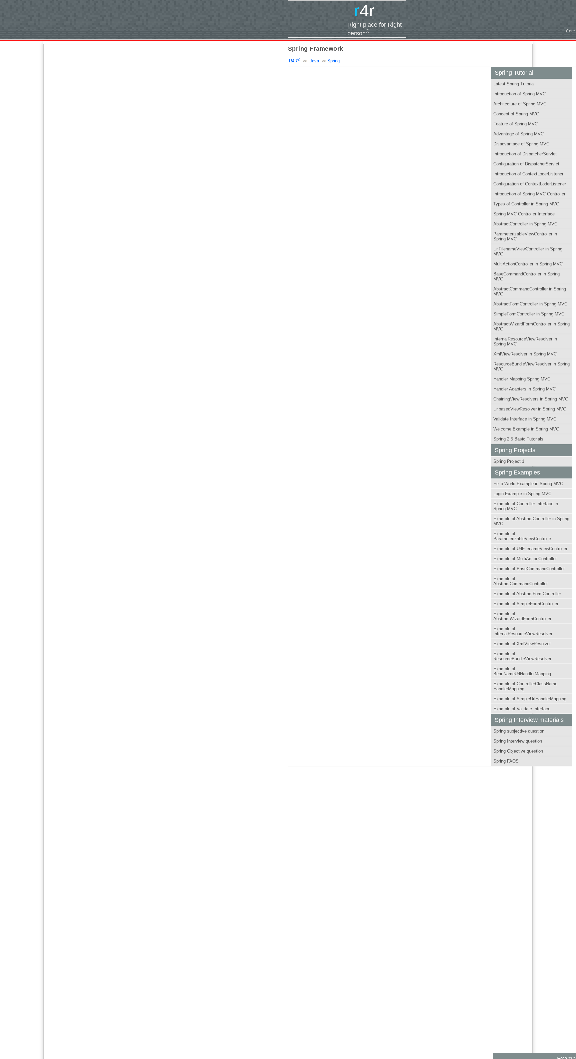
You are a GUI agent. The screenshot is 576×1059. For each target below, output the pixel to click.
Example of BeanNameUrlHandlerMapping (522, 671)
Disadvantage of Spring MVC (521, 143)
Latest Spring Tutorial (514, 83)
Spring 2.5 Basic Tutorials (518, 438)
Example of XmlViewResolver (522, 643)
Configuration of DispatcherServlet (526, 163)
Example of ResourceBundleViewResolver (522, 656)
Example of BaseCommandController (529, 568)
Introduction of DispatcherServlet (525, 153)
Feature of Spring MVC (515, 123)
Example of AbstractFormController (527, 593)
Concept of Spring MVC (516, 113)
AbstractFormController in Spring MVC (530, 303)
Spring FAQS (506, 761)
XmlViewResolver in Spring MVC (525, 353)
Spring (333, 60)
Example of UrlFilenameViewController (530, 548)
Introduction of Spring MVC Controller (529, 193)
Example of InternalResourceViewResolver (522, 631)
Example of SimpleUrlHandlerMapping (529, 698)
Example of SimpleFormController (525, 603)
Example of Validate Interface (521, 708)
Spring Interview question (517, 741)
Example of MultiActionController (525, 558)
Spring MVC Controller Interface (524, 213)
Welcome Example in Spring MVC (526, 428)
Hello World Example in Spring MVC (528, 483)
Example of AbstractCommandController (520, 581)
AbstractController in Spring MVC (525, 223)
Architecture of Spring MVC (519, 103)
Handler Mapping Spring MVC (521, 378)
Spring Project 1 (508, 461)
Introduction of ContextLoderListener (528, 173)
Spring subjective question (518, 731)
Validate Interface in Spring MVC (524, 418)
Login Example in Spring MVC (522, 493)
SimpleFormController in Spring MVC (528, 313)
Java (314, 60)
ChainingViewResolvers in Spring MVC (530, 398)
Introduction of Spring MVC (519, 93)
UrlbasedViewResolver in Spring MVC (529, 408)
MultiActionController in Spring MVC (528, 263)
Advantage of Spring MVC (518, 133)
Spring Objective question (518, 751)
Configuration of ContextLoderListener (529, 183)
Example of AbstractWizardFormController (522, 616)
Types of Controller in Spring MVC (526, 203)
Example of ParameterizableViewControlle (522, 536)
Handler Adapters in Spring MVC (524, 388)
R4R (294, 60)
